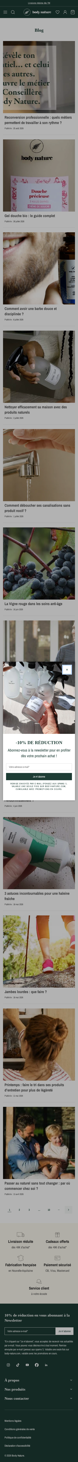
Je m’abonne (45, 776)
